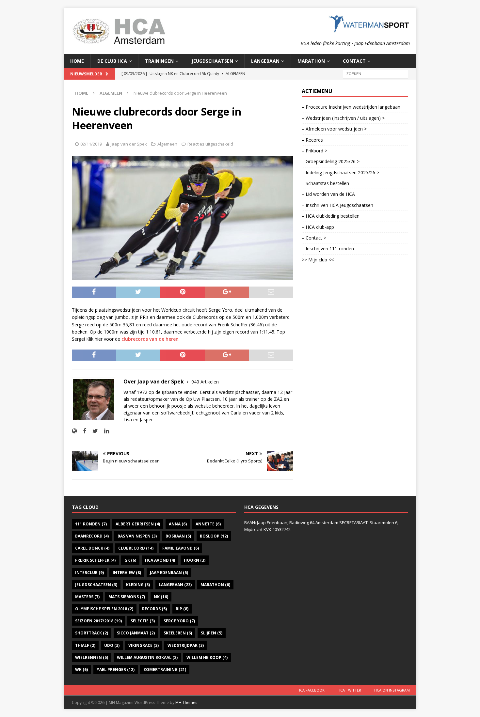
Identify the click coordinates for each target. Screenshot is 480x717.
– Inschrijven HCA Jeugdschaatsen (337, 205)
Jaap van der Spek (129, 144)
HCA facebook (311, 690)
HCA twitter (349, 690)
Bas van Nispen (137, 536)
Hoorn (194, 560)
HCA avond (160, 560)
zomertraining (164, 669)
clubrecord (135, 548)
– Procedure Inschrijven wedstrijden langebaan (351, 107)
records (154, 609)
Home (77, 61)
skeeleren (178, 633)
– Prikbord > (314, 151)
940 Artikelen (205, 382)
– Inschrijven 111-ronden (328, 248)
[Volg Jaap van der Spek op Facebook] (82, 431)
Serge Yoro (179, 621)
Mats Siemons (126, 597)
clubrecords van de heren (150, 339)
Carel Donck (92, 548)
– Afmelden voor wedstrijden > (334, 129)
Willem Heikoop (207, 657)
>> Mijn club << (318, 260)
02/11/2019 (91, 144)
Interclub (89, 572)
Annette (208, 524)
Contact (354, 61)
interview (127, 572)
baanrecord (92, 536)
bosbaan (178, 536)
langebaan (175, 584)
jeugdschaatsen (96, 584)
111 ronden (91, 524)
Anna (178, 524)
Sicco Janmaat (136, 633)
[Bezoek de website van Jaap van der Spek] (74, 431)
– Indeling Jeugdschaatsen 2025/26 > (340, 172)
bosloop (214, 536)
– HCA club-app (318, 227)
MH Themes (186, 702)
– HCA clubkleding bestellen (331, 216)
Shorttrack (91, 633)
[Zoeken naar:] (375, 73)
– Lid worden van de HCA (328, 194)
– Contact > (314, 238)
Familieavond (180, 548)
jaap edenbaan (169, 572)
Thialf (85, 645)
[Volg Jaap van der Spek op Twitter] (93, 431)
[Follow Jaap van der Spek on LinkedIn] (104, 431)
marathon (215, 584)
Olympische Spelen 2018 (104, 609)
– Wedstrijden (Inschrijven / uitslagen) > (343, 118)
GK (130, 560)
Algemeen (167, 144)
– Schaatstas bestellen (325, 183)
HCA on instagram (392, 690)
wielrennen (91, 657)
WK (81, 669)
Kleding (138, 584)
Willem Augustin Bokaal (147, 657)
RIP (182, 609)
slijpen (211, 633)
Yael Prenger (116, 669)
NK (161, 597)
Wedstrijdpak (186, 645)
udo (112, 645)
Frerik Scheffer (95, 560)
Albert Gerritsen (138, 524)
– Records (312, 140)
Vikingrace (143, 645)
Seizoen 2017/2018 (98, 621)
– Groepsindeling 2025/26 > (331, 161)
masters (87, 597)
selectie (143, 621)
